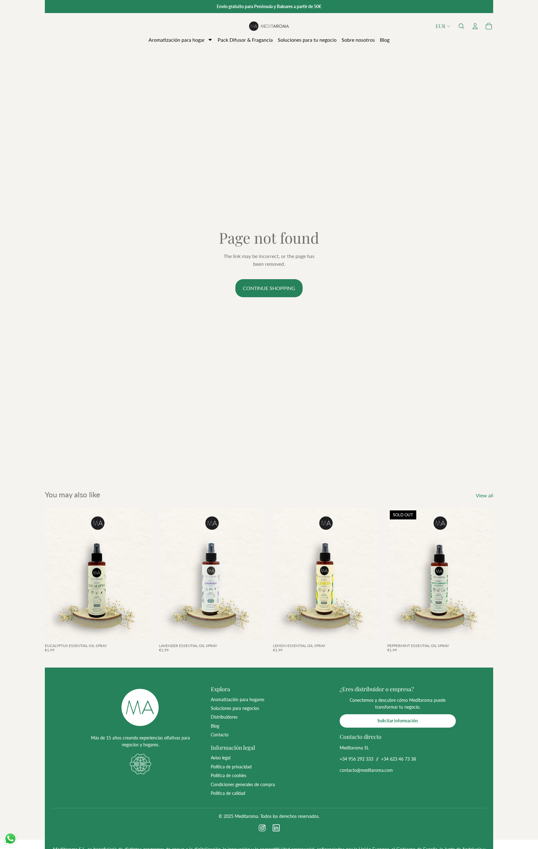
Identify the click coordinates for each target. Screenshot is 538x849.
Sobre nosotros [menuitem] (358, 40)
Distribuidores (224, 717)
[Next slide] (141, 574)
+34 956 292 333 (356, 759)
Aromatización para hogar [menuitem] (177, 40)
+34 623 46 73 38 (398, 759)
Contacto (220, 734)
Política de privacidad (231, 766)
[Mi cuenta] (475, 26)
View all (484, 495)
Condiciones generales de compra (243, 784)
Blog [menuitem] (384, 40)
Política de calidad (228, 793)
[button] (461, 26)
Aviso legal (220, 757)
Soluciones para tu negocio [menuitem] (307, 40)
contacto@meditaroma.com (366, 770)
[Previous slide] (54, 574)
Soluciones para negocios (235, 708)
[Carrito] (488, 26)
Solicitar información (397, 720)
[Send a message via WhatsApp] (10, 838)
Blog (215, 726)
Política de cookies (228, 775)
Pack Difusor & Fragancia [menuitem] (245, 40)
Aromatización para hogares (237, 699)
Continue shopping (269, 288)
